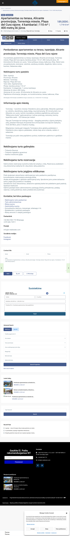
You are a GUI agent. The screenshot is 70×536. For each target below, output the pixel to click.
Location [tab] (35, 40)
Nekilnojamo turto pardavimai (16, 200)
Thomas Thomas (7, 533)
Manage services (30, 524)
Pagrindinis (13, 497)
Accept (33, 529)
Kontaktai (51, 497)
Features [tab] (62, 40)
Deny (46, 529)
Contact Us (53, 532)
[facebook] (38, 465)
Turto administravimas (13, 202)
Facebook (7, 237)
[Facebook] (47, 293)
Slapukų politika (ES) (15, 503)
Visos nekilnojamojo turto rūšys (12, 347)
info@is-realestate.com (44, 460)
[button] (66, 513)
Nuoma (25, 497)
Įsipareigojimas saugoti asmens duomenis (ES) (32, 503)
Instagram (7, 239)
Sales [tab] (15, 329)
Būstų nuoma (10, 204)
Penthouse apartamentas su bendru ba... (25, 382)
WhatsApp (30, 273)
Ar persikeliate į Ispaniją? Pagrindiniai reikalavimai (17, 430)
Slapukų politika (40, 532)
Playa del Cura (30, 31)
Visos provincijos (9, 343)
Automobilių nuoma (12, 206)
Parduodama (19, 497)
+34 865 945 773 (42, 457)
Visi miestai (8, 338)
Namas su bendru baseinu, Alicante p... (24, 390)
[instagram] (42, 465)
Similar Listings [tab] (21, 43)
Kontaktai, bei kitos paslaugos (17, 196)
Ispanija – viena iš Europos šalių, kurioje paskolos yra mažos (19, 428)
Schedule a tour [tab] (7, 43)
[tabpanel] (35, 350)
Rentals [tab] (7, 329)
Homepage (47, 532)
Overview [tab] (21, 40)
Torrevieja (37, 31)
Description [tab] (7, 40)
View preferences (61, 529)
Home (2, 8)
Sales (3, 15)
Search (35, 414)
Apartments (8, 8)
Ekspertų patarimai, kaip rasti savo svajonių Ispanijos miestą (19, 433)
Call (18, 273)
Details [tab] (48, 40)
